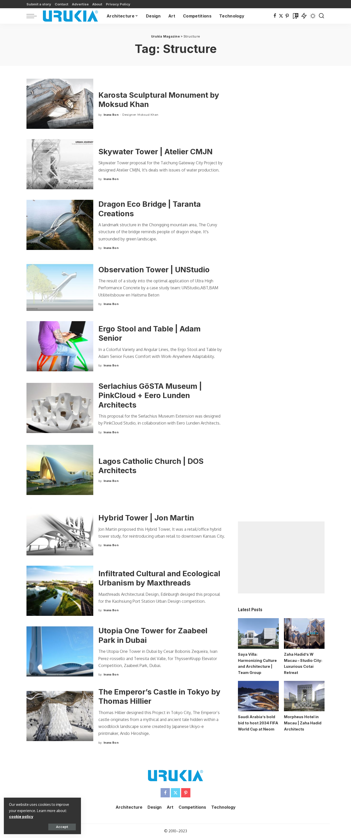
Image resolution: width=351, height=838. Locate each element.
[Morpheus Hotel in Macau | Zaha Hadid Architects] (304, 696)
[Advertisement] (281, 557)
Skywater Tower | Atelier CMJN (155, 151)
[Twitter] (281, 16)
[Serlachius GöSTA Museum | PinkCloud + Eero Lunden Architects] (59, 408)
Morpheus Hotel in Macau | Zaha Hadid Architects (302, 723)
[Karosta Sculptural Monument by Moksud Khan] (59, 104)
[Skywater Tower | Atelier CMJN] (59, 164)
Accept (62, 827)
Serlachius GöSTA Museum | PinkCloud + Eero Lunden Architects (150, 395)
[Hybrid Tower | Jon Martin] (59, 530)
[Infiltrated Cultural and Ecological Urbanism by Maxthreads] (59, 591)
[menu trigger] (34, 16)
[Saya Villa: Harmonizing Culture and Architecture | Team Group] (258, 633)
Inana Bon (111, 114)
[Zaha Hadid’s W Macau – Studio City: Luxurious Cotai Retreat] (304, 633)
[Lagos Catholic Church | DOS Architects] (59, 470)
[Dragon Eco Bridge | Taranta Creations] (59, 225)
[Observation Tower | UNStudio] (59, 286)
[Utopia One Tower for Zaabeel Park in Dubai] (59, 651)
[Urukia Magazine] (70, 16)
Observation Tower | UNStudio (154, 269)
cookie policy (21, 816)
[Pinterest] (287, 16)
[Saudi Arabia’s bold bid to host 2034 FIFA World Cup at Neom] (258, 696)
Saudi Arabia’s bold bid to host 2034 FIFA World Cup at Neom (258, 723)
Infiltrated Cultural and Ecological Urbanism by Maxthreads (159, 578)
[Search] (321, 16)
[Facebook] (275, 16)
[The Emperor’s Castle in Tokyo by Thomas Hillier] (59, 716)
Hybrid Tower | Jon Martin (146, 517)
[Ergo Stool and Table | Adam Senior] (59, 346)
